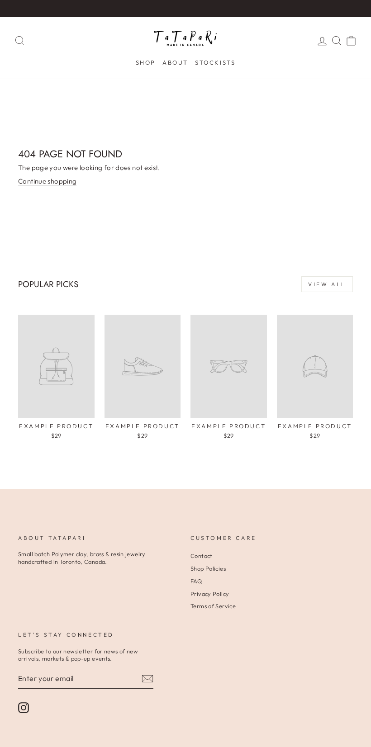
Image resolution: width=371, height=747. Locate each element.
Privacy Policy (209, 593)
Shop (146, 62)
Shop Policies (208, 568)
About (175, 62)
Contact (201, 555)
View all (327, 284)
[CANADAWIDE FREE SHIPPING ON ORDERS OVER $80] (185, 8)
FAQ (196, 581)
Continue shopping (47, 181)
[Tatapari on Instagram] (23, 707)
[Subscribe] (147, 678)
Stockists (215, 62)
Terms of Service (213, 606)
